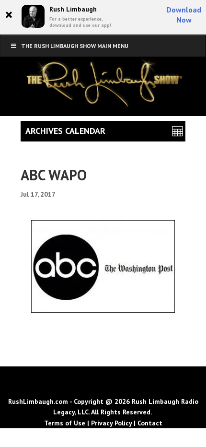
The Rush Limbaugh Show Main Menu (74, 45)
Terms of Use (64, 423)
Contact (149, 423)
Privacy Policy (111, 423)
